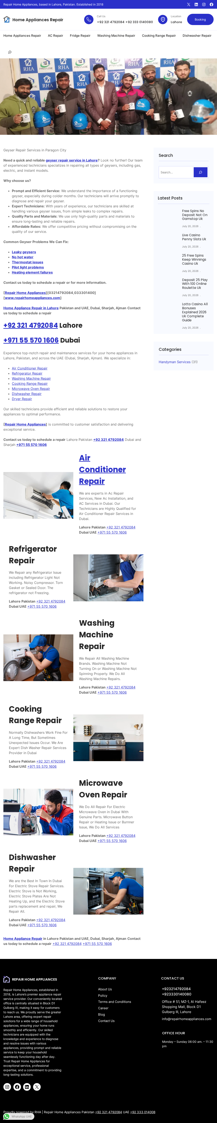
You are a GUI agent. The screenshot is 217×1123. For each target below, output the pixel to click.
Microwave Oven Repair (31, 389)
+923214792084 (176, 989)
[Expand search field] (9, 52)
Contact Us (106, 1021)
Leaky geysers (24, 252)
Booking (200, 19)
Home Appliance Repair (22, 938)
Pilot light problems (28, 267)
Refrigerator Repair (27, 373)
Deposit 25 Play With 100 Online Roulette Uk (195, 284)
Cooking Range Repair (30, 383)
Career (103, 1008)
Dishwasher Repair (27, 394)
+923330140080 (176, 994)
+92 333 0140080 (139, 22)
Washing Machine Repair (31, 378)
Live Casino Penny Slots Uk (194, 237)
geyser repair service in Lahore (72, 160)
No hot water (22, 257)
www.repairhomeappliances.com (32, 298)
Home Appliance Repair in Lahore (31, 308)
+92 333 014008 (142, 1112)
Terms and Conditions (114, 1002)
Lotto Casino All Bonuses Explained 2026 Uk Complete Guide (195, 312)
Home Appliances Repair (38, 20)
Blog (101, 1014)
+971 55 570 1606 (31, 340)
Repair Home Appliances (25, 293)
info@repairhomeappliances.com (186, 1019)
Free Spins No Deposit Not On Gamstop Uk (194, 215)
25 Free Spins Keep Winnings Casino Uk (194, 260)
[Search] (200, 172)
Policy (102, 996)
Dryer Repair (22, 399)
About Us (105, 989)
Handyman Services (175, 362)
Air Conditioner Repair (29, 368)
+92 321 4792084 (110, 22)
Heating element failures (32, 272)
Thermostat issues (27, 262)
